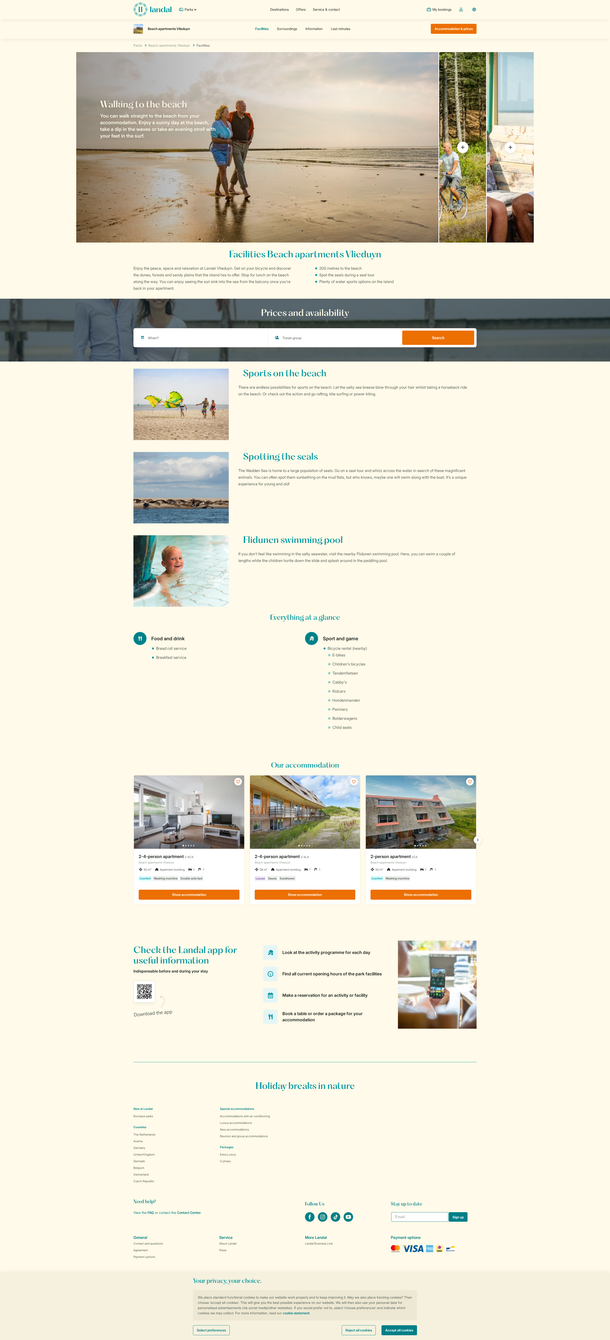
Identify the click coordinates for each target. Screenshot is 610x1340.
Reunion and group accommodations (244, 1136)
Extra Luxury (228, 1154)
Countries (139, 1127)
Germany (139, 1148)
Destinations (279, 9)
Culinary (225, 1161)
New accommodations (234, 1129)
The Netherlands (144, 1134)
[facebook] (310, 1220)
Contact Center (189, 1213)
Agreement (140, 1250)
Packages (226, 1147)
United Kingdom (144, 1154)
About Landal (227, 1243)
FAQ (150, 1213)
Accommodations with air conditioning (245, 1116)
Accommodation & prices (454, 29)
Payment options (144, 1257)
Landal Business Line (319, 1243)
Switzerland (141, 1174)
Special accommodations (237, 1109)
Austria (137, 1141)
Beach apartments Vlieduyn (169, 45)
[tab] (257, 147)
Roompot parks (143, 1116)
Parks (137, 45)
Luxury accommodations (236, 1123)
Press (222, 1250)
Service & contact (326, 9)
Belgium (138, 1168)
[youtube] (348, 1220)
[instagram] (323, 1220)
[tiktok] (336, 1220)
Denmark (139, 1161)
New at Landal (143, 1109)
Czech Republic (143, 1181)
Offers (301, 9)
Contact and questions (148, 1243)
